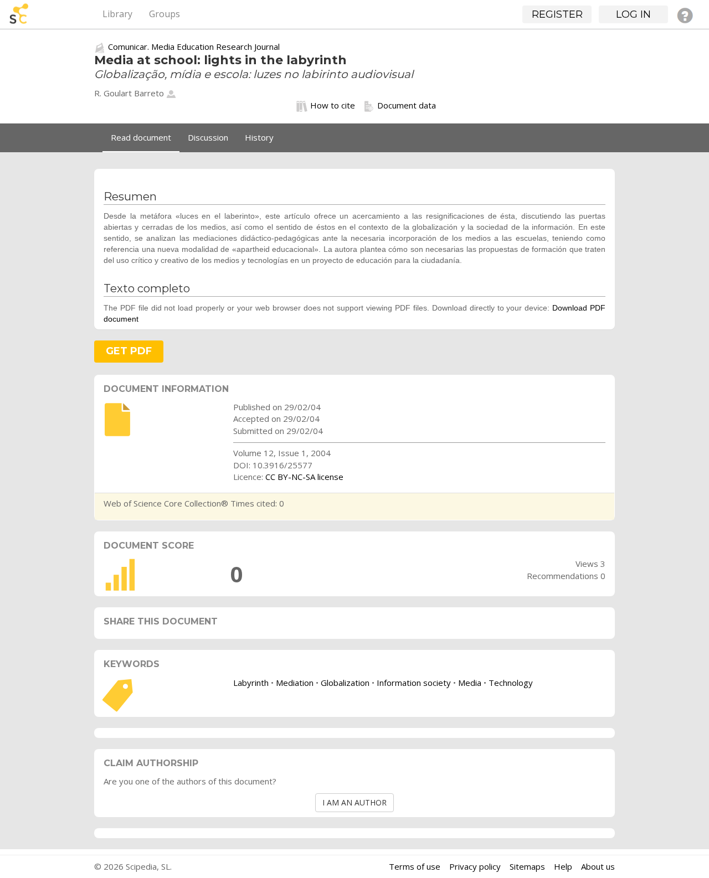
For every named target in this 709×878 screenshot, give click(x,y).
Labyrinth (251, 682)
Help (563, 866)
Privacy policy (475, 866)
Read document (141, 137)
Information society (414, 682)
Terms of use (414, 866)
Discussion (208, 137)
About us (598, 866)
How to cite (332, 105)
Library (117, 14)
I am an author (354, 802)
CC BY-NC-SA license (304, 476)
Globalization (345, 682)
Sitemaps (527, 866)
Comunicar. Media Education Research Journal (194, 46)
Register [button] (557, 14)
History (259, 137)
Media (469, 682)
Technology (511, 682)
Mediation (295, 682)
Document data (406, 105)
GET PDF (129, 351)
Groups (164, 14)
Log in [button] (633, 14)
